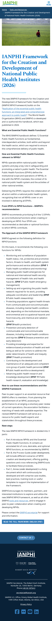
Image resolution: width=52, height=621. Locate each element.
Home (4, 9)
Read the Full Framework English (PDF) (23, 521)
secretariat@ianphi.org (26, 592)
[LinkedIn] (36, 612)
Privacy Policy (26, 604)
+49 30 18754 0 (29, 588)
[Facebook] (17, 612)
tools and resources (18, 500)
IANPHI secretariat (29, 512)
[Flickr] (23, 612)
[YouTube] (30, 612)
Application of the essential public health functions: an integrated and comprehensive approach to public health (23, 112)
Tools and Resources (18, 9)
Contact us (25, 537)
